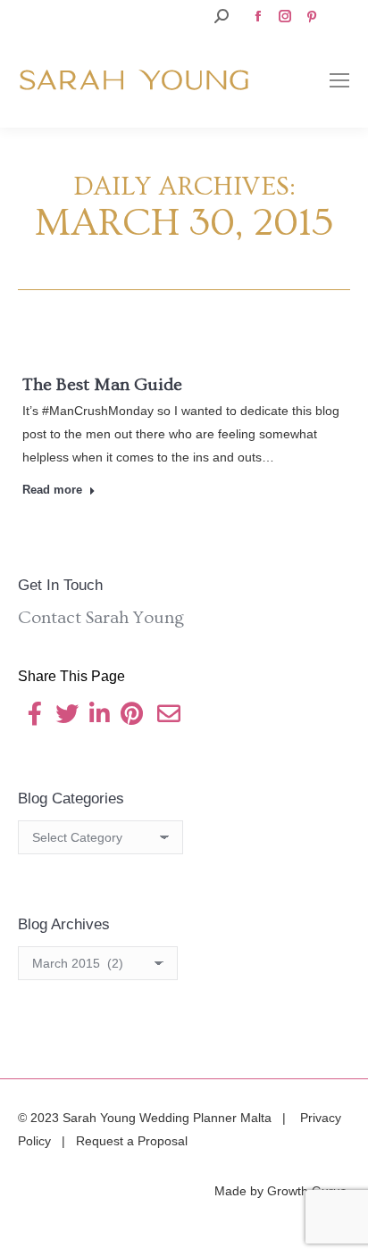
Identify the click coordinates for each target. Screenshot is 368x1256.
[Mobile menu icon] (339, 80)
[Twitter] (67, 717)
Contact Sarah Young (101, 618)
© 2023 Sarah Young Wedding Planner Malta (146, 1117)
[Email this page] (168, 717)
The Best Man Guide (102, 385)
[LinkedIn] (99, 717)
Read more (52, 489)
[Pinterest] (131, 717)
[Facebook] (34, 717)
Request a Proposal (132, 1141)
